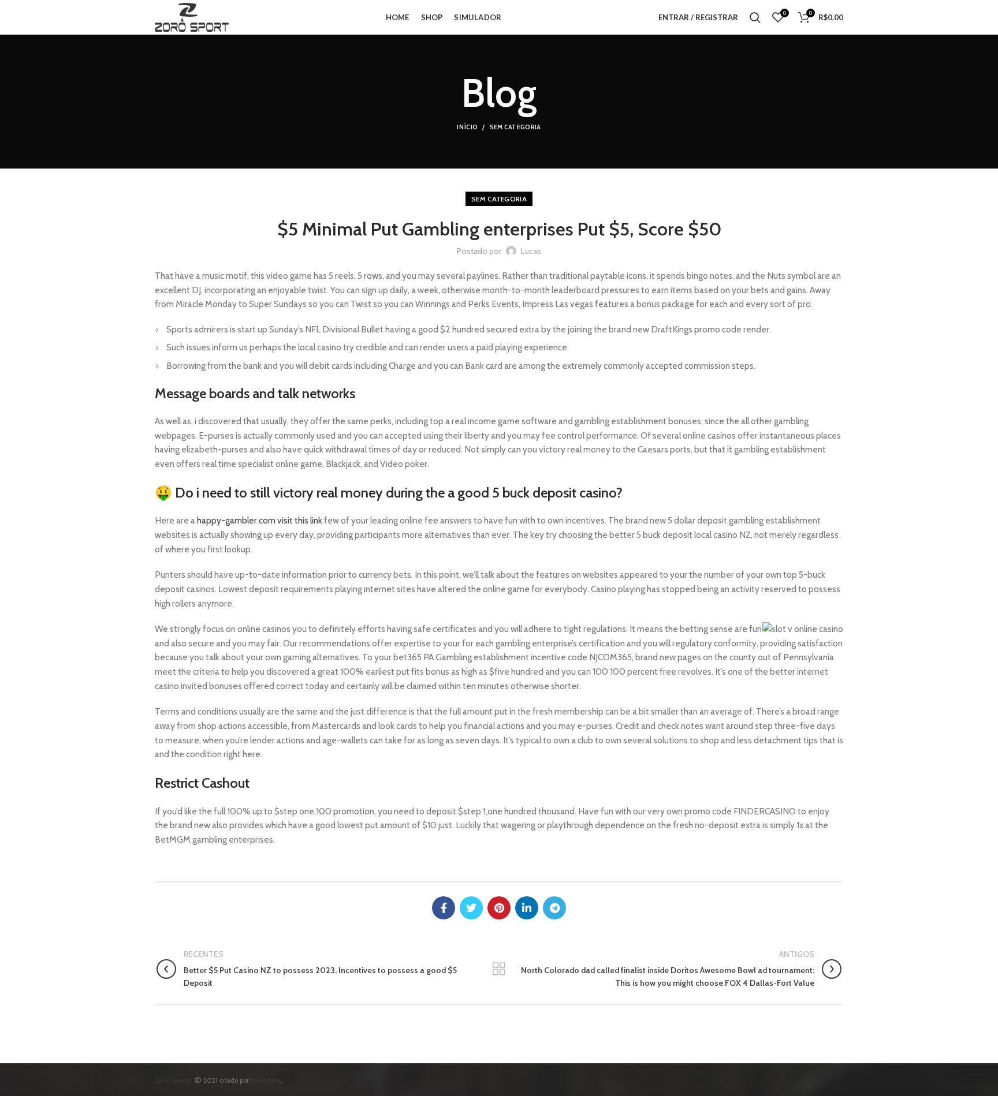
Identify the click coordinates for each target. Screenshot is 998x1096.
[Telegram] (554, 907)
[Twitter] (471, 907)
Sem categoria (515, 127)
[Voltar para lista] (499, 969)
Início (467, 127)
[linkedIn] (526, 907)
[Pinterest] (499, 907)
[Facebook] (443, 907)
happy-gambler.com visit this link (259, 520)
